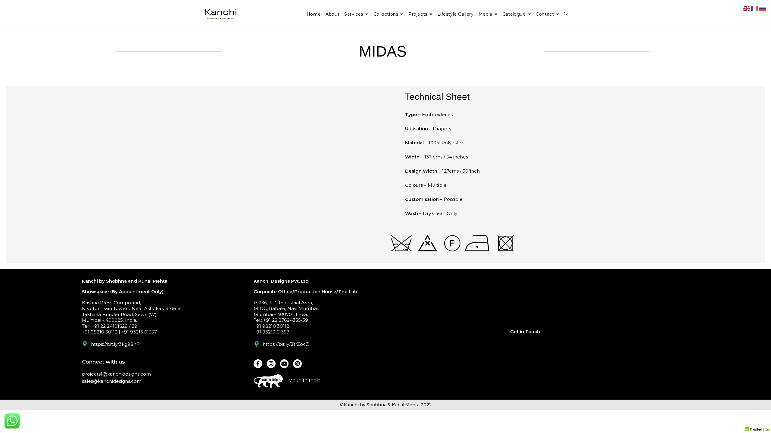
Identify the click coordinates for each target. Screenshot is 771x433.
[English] (747, 8)
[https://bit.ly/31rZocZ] (257, 344)
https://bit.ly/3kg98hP (115, 344)
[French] (755, 8)
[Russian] (762, 8)
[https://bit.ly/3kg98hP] (85, 344)
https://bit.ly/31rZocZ (286, 344)
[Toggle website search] (566, 14)
